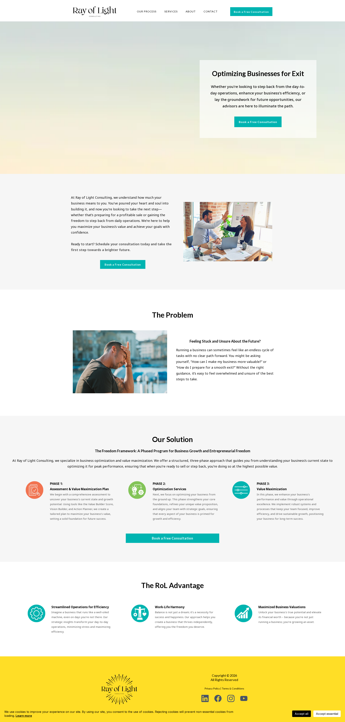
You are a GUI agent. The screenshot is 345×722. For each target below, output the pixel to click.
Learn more (24, 716)
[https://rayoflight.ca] (95, 11)
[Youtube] (243, 698)
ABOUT (191, 11)
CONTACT (211, 11)
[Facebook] (217, 698)
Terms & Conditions (233, 688)
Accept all (301, 714)
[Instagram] (230, 698)
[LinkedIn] (205, 698)
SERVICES (171, 11)
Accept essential (327, 714)
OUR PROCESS (147, 11)
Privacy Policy (212, 688)
